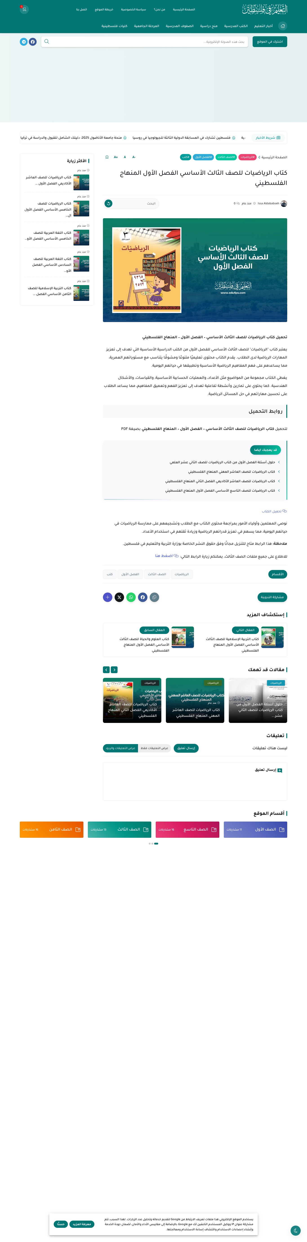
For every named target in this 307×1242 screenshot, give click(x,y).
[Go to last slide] (114, 669)
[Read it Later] (107, 157)
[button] (142, 597)
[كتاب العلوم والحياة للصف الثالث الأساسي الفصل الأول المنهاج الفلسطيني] (182, 637)
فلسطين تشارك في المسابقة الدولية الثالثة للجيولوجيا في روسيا (171, 137)
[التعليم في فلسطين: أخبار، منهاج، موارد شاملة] (264, 9)
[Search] (46, 42)
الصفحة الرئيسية (274, 157)
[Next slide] (106, 669)
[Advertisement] (153, 90)
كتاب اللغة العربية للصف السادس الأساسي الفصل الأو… (51, 264)
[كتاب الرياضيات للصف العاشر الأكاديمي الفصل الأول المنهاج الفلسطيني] (81, 182)
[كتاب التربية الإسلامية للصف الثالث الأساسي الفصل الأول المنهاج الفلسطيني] (272, 637)
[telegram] (24, 42)
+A (116, 157)
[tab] (156, 844)
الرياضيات (247, 157)
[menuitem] (281, 25)
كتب (184, 157)
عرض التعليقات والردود (120, 748)
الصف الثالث (225, 157)
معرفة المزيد (82, 1224)
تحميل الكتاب (272, 511)
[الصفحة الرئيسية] (282, 25)
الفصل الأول (202, 157)
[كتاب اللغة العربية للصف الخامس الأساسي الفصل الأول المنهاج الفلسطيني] (81, 237)
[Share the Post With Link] (154, 597)
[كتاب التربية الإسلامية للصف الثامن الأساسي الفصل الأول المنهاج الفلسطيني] (81, 293)
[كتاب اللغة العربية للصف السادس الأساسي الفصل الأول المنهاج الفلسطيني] (81, 264)
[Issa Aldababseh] (283, 203)
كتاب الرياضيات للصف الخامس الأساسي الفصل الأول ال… (47, 209)
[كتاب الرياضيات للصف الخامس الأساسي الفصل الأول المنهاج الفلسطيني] (81, 208)
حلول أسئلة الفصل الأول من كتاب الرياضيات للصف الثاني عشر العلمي (222, 462)
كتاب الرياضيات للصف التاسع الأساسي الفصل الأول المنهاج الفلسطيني (220, 490)
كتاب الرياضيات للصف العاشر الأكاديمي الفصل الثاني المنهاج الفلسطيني (220, 481)
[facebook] (33, 42)
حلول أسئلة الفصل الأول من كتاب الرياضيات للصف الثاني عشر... (259, 709)
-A (134, 157)
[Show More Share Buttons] (107, 597)
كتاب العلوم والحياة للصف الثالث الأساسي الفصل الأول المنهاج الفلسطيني (144, 644)
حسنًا (61, 1224)
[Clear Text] (108, 203)
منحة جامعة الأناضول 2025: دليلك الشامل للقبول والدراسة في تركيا (60, 137)
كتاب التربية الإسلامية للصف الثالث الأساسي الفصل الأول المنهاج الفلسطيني (232, 644)
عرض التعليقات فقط (154, 748)
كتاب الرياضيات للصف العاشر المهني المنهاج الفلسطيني (231, 471)
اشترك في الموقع (270, 41)
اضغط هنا (164, 556)
